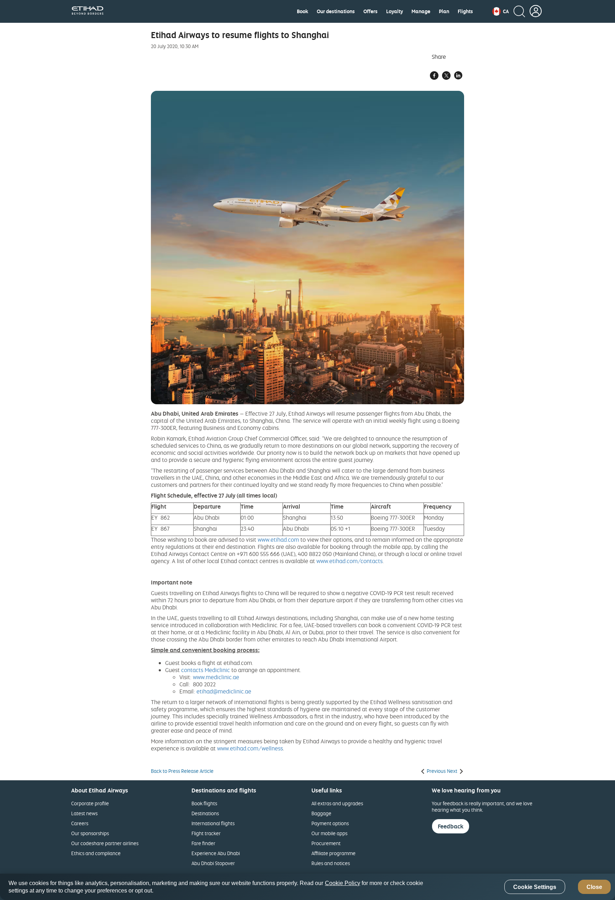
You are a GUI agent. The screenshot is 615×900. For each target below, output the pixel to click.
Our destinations (336, 11)
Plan (444, 11)
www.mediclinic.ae (216, 677)
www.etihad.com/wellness (250, 748)
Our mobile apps (329, 833)
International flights (213, 823)
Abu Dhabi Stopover (213, 863)
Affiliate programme (333, 853)
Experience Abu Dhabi (215, 853)
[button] (500, 11)
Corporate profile (90, 803)
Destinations (205, 813)
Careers (79, 823)
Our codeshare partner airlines (104, 843)
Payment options (330, 823)
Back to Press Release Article (182, 771)
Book (302, 11)
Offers (370, 11)
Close (594, 887)
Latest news (84, 813)
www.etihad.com (278, 539)
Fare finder (203, 843)
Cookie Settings (534, 887)
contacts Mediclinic (205, 670)
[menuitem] (302, 11)
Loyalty (394, 11)
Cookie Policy (342, 883)
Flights (465, 11)
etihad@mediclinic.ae (223, 691)
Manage (420, 11)
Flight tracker (206, 833)
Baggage (321, 813)
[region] (307, 887)
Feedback (450, 826)
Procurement (326, 843)
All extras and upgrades (337, 803)
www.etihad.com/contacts (349, 561)
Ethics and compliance (96, 853)
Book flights (204, 803)
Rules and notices (330, 863)
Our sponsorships (90, 833)
